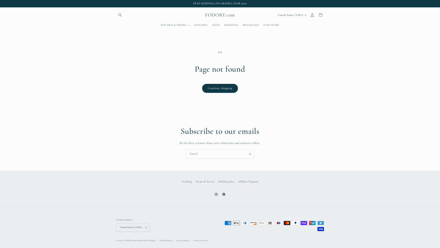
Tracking (187, 181)
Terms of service (200, 240)
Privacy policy (182, 240)
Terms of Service (205, 181)
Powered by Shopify (147, 240)
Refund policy (226, 181)
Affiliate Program (248, 181)
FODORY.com (130, 240)
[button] (120, 15)
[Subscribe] (250, 153)
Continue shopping (220, 88)
